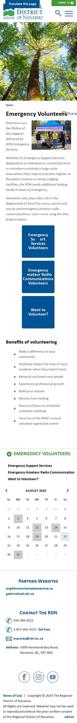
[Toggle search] (58, 13)
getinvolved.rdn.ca (20, 594)
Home (9, 105)
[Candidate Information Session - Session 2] (37, 528)
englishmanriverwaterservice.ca (29, 588)
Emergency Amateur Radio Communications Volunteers (38, 271)
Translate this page (22, 4)
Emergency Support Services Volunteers (38, 230)
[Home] (23, 12)
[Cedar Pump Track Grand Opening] (18, 555)
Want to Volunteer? (23, 479)
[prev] (7, 491)
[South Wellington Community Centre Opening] (37, 537)
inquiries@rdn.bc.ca (28, 639)
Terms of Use (12, 696)
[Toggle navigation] (69, 13)
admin (69, 717)
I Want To (64, 2)
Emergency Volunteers (42, 454)
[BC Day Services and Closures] (18, 519)
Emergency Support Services (30, 466)
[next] (66, 491)
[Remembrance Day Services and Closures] (55, 528)
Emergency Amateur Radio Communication (41, 472)
